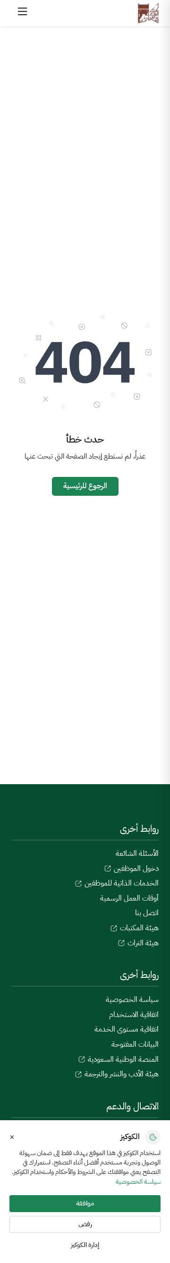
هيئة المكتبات (138, 928)
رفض (85, 1224)
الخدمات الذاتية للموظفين (121, 883)
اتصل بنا (147, 913)
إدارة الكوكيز (85, 1245)
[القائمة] (22, 11)
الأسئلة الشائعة (137, 853)
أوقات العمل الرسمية (129, 898)
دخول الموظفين (135, 868)
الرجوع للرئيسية (85, 486)
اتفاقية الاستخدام (134, 1014)
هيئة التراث (142, 943)
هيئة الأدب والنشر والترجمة (121, 1074)
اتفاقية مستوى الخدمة (126, 1029)
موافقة (85, 1203)
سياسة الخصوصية (132, 999)
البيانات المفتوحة (135, 1044)
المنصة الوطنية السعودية (122, 1059)
